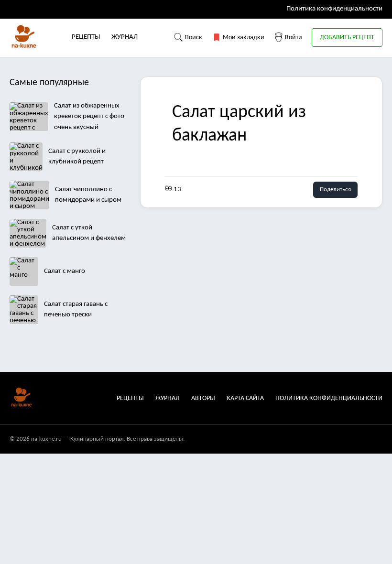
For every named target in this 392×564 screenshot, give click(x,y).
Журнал (124, 37)
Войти (292, 37)
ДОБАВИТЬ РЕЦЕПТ (347, 37)
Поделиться (335, 189)
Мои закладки (242, 37)
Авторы (203, 398)
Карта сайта (245, 398)
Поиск (192, 37)
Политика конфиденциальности (334, 8)
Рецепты (86, 37)
